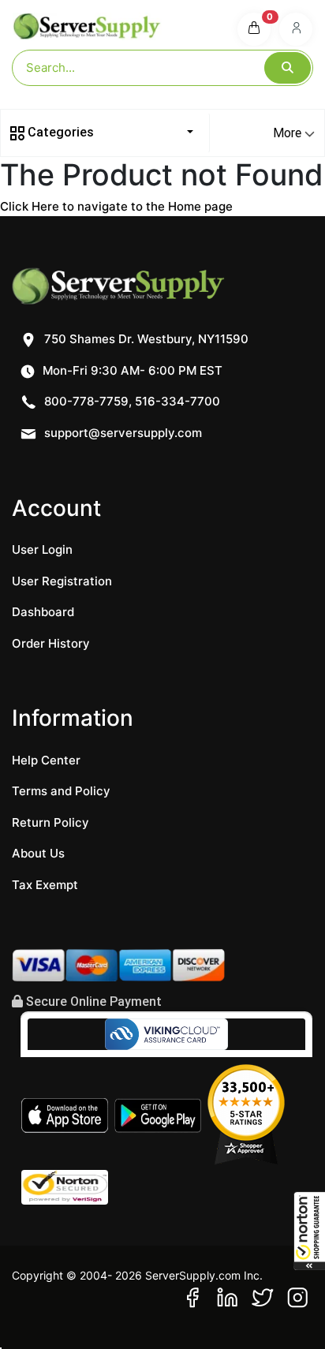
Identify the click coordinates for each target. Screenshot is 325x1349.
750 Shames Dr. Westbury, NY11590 (144, 338)
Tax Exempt (45, 884)
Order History (51, 643)
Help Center (46, 760)
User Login (42, 549)
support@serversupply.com (123, 432)
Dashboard (43, 611)
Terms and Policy (61, 790)
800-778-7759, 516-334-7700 (130, 401)
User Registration (62, 581)
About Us (38, 853)
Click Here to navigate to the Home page (116, 206)
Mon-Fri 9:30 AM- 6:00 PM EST (130, 370)
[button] (309, 1230)
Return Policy (50, 822)
